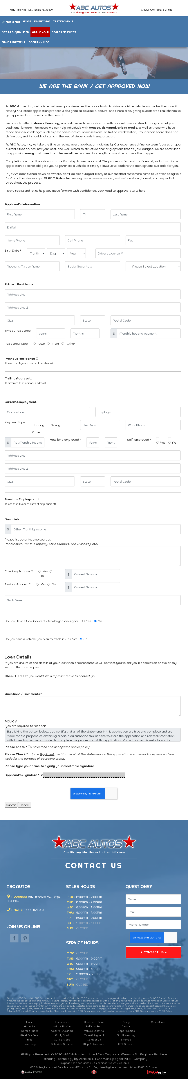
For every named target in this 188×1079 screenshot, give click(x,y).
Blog (29, 1039)
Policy (126, 1022)
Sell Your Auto (93, 1026)
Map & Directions (93, 1044)
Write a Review (62, 1026)
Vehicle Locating (94, 1030)
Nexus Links (158, 1022)
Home (27, 21)
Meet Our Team (29, 1035)
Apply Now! (40, 32)
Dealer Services (64, 32)
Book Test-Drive (94, 1022)
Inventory (42, 21)
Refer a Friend (30, 1030)
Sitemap (126, 1039)
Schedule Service (62, 1044)
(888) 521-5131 (34, 910)
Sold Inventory (126, 1035)
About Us (29, 1026)
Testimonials (63, 21)
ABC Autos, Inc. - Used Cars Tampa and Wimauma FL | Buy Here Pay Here (115, 1054)
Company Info (39, 42)
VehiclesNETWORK (92, 1058)
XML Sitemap (126, 1044)
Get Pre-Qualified (15, 32)
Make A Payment (13, 42)
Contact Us (154, 952)
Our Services (62, 1039)
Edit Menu (12, 22)
